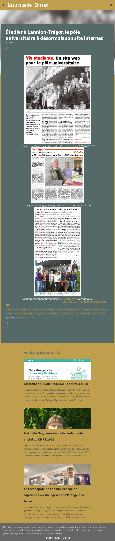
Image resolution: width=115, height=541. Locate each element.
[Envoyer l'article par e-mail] (7, 306)
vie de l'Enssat (68, 314)
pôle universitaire (91, 309)
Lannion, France (25, 317)
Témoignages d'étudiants (46, 314)
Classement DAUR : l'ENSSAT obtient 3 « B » (56, 383)
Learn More (53, 538)
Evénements (12, 309)
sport (9, 314)
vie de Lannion (83, 314)
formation (26, 309)
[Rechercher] (51, 5)
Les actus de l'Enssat (28, 5)
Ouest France (70, 298)
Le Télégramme (70, 145)
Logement (50, 309)
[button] (7, 48)
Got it (66, 538)
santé (104, 309)
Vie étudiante (99, 314)
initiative (38, 309)
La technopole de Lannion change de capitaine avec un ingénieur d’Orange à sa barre (54, 495)
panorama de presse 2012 (69, 309)
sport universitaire (23, 314)
